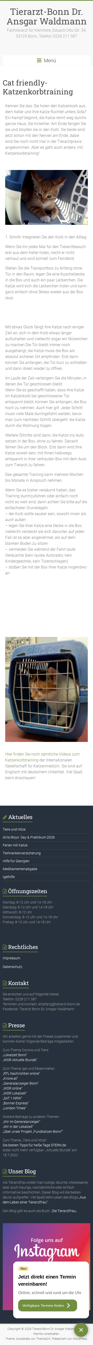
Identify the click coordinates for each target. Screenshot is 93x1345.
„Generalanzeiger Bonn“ (20, 1083)
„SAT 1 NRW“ (12, 1098)
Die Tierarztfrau (64, 1211)
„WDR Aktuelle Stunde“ (20, 1060)
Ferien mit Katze (15, 845)
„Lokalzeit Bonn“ (15, 1055)
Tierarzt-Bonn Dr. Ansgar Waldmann (46, 16)
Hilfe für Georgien (16, 861)
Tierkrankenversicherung (22, 853)
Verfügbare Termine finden (43, 1305)
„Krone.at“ (10, 1078)
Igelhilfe (9, 877)
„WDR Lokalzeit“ (15, 1093)
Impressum (11, 958)
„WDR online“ (12, 1088)
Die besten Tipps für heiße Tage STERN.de (34, 1145)
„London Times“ (14, 1108)
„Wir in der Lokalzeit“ (18, 1127)
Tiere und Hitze (14, 829)
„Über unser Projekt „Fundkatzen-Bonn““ (33, 1132)
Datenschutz (12, 967)
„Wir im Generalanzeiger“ (21, 1122)
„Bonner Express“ (16, 1103)
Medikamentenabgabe (20, 869)
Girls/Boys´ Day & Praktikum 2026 (29, 837)
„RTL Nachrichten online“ (21, 1073)
